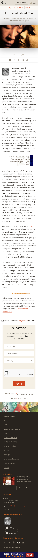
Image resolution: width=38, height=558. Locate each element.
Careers (6, 467)
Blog (5, 420)
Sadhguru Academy (10, 442)
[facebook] (14, 59)
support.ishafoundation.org (15, 506)
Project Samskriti (10, 463)
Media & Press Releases (12, 429)
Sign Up (19, 383)
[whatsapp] (10, 59)
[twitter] (18, 59)
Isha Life (7, 455)
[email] (27, 59)
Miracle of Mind (9, 416)
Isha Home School (10, 446)
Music (6, 425)
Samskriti (7, 450)
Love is (32, 226)
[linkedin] (22, 59)
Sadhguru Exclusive (10, 437)
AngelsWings (23, 321)
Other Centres (8, 510)
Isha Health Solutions (11, 459)
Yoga (5, 433)
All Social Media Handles (11, 547)
